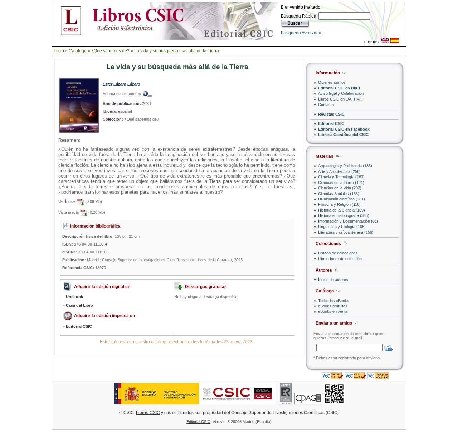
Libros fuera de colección (340, 259)
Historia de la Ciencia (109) (341, 210)
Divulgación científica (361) (341, 199)
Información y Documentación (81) (348, 221)
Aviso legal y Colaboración (341, 93)
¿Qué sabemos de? (110, 50)
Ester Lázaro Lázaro (121, 84)
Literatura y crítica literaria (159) (346, 232)
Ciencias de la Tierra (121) (341, 182)
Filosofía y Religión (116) (339, 204)
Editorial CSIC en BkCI (339, 88)
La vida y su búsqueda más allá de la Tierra (176, 50)
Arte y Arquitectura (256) (339, 171)
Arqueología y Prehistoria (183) (345, 166)
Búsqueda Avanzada (301, 32)
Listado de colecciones (338, 253)
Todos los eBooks (333, 300)
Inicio (59, 50)
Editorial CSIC (331, 123)
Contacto (326, 104)
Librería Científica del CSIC (343, 134)
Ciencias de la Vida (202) (339, 188)
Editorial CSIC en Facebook (344, 129)
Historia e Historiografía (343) (343, 215)
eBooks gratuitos (332, 306)
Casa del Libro (79, 305)
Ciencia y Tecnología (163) (341, 177)
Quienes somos (332, 82)
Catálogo (78, 50)
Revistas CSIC (331, 114)
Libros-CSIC (148, 412)
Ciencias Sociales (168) (338, 193)
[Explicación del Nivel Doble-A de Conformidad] (378, 377)
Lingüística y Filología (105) (342, 226)
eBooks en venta (332, 311)
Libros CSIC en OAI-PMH (340, 99)
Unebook (74, 297)
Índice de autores (333, 279)
